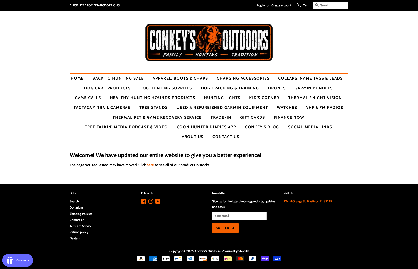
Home (77, 78)
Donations (76, 207)
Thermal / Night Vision (315, 97)
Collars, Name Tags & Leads (310, 78)
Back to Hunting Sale (118, 78)
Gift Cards (252, 117)
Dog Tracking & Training (230, 88)
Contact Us (225, 136)
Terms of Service (81, 226)
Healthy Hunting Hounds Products (152, 97)
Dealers (75, 238)
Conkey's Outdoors (208, 251)
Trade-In (221, 117)
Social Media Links (310, 127)
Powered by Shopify (235, 251)
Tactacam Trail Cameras (102, 107)
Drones (277, 88)
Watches (287, 107)
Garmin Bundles (314, 88)
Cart (305, 5)
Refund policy (79, 232)
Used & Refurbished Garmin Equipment (222, 107)
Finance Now (289, 117)
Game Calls (88, 97)
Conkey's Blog (262, 127)
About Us (193, 136)
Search (74, 201)
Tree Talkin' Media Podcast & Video (126, 127)
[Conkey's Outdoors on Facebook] (143, 202)
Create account (281, 5)
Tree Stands (153, 107)
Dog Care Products (107, 88)
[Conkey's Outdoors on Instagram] (150, 202)
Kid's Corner (264, 97)
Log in (261, 5)
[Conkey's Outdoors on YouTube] (157, 202)
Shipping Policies (81, 214)
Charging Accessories (243, 78)
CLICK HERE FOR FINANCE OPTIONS (95, 5)
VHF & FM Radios (324, 107)
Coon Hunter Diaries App (206, 127)
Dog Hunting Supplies (166, 88)
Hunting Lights (222, 97)
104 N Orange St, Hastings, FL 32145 (308, 201)
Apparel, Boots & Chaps (180, 78)
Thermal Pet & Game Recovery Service (157, 117)
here (150, 165)
